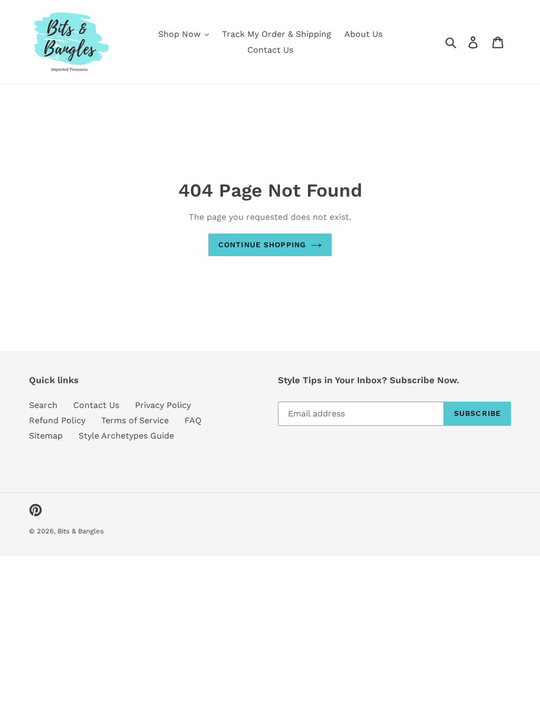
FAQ (193, 420)
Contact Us (96, 405)
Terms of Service (135, 420)
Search (43, 405)
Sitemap (46, 436)
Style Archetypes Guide (126, 436)
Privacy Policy (163, 405)
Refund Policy (57, 420)
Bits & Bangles (80, 531)
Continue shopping (262, 244)
